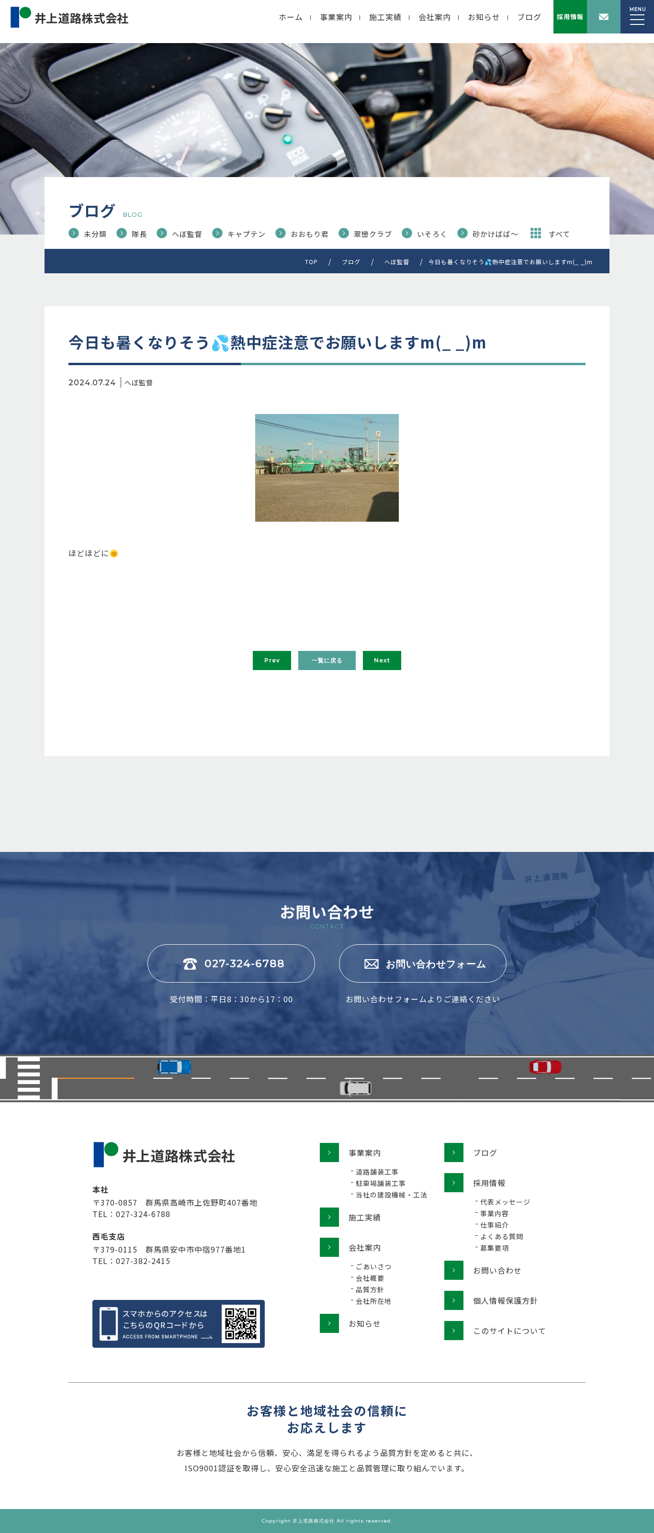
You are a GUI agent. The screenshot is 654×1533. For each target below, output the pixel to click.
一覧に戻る (327, 660)
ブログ (529, 16)
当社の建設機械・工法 (392, 1194)
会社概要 (370, 1278)
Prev (272, 660)
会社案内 (434, 16)
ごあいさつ (374, 1266)
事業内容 (494, 1213)
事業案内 (336, 16)
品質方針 (370, 1289)
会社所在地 (374, 1301)
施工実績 (385, 16)
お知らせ (484, 16)
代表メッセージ (505, 1202)
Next (382, 660)
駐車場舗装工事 (381, 1183)
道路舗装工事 (377, 1171)
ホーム (291, 16)
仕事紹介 (494, 1225)
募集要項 (494, 1248)
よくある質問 (501, 1236)
